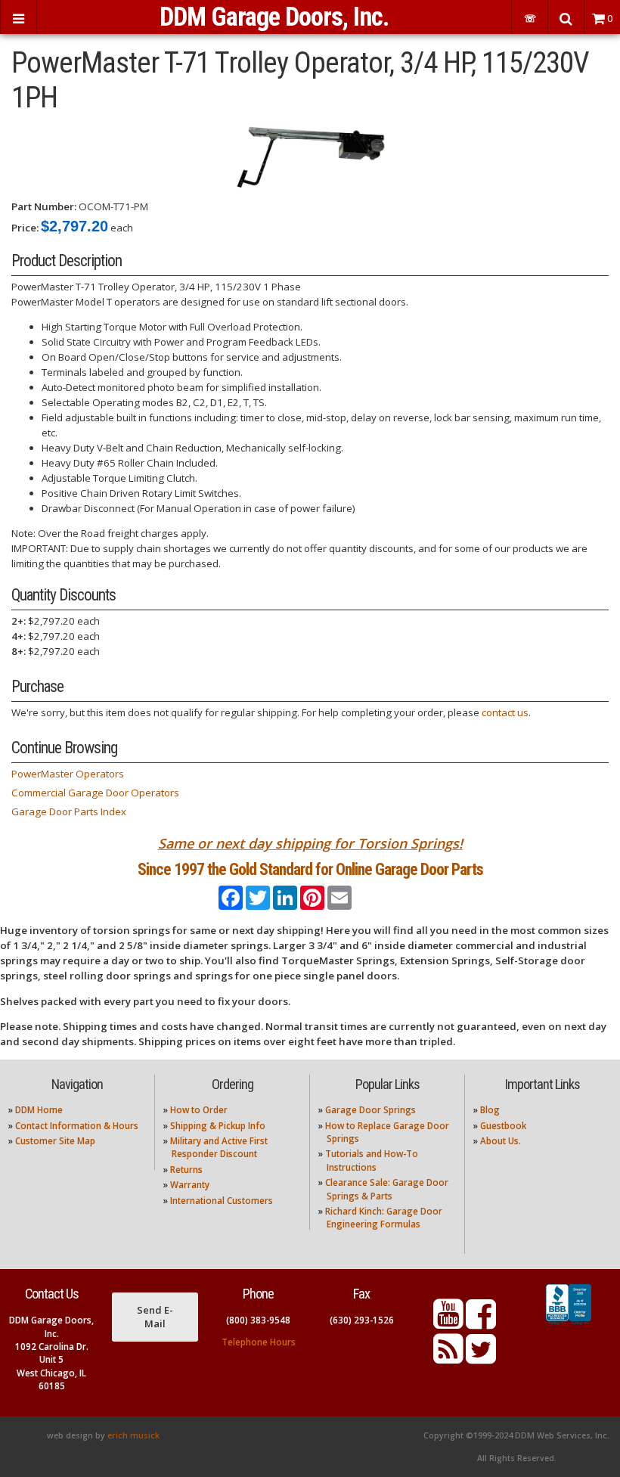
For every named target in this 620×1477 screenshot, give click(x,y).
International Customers (221, 1200)
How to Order (199, 1110)
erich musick (133, 1435)
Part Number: (43, 206)
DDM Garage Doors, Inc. (274, 17)
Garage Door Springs (370, 1110)
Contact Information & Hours (76, 1125)
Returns (186, 1169)
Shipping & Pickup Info (217, 1125)
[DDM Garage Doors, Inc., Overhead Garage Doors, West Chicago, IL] (568, 1325)
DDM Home (39, 1110)
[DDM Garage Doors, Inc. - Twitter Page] (481, 1358)
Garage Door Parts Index (68, 811)
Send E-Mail (155, 1316)
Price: (25, 227)
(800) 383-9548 (258, 1320)
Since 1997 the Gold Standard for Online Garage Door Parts (310, 869)
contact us (505, 712)
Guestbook (503, 1125)
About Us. (500, 1141)
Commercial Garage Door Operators (95, 792)
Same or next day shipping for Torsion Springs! (310, 843)
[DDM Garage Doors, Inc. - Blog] (448, 1358)
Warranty (189, 1184)
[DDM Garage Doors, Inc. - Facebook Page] (481, 1323)
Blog (490, 1110)
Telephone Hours (259, 1342)
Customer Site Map (55, 1141)
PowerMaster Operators (67, 773)
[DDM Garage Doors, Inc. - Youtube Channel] (448, 1323)
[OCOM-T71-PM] (310, 156)
